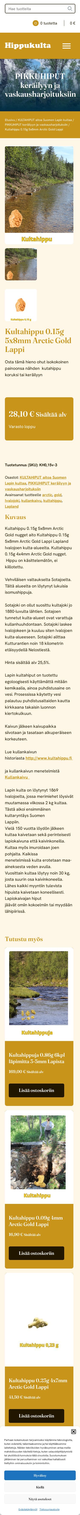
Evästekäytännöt (28, 1509)
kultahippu (52, 500)
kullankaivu (31, 500)
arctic (47, 494)
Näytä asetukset (40, 1499)
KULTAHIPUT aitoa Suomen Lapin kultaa (45, 120)
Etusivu (10, 120)
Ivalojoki (12, 500)
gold (57, 494)
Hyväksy (40, 1475)
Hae (70, 8)
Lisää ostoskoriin (36, 1090)
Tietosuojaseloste (49, 1509)
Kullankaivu (17, 777)
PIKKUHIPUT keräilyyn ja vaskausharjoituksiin (36, 125)
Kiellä (40, 1487)
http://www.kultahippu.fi (49, 758)
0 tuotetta (57, 23)
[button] (73, 1431)
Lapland (12, 506)
